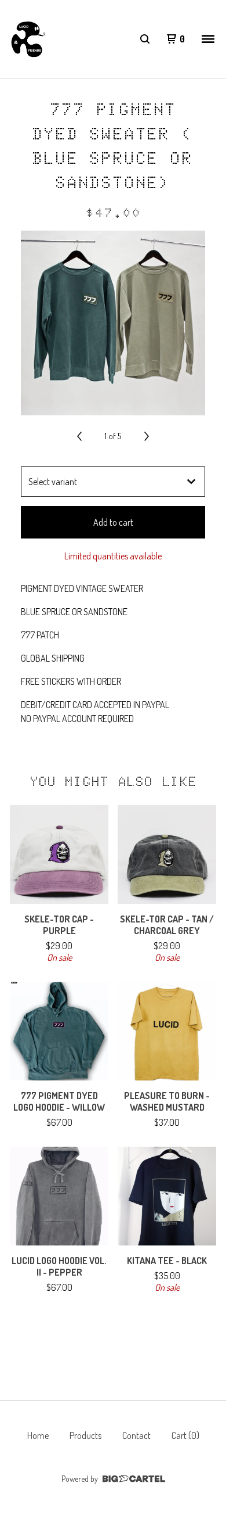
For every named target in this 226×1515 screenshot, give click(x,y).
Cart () (185, 1435)
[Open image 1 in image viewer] (113, 323)
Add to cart (113, 522)
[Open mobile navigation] (208, 39)
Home (38, 1435)
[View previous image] (79, 436)
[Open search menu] (145, 39)
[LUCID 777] (27, 39)
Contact (136, 1435)
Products (85, 1435)
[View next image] (146, 436)
